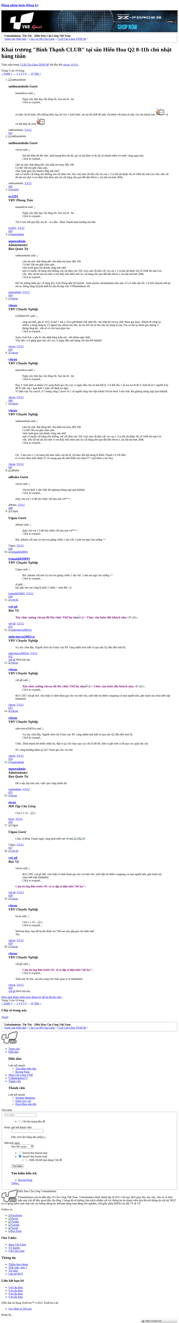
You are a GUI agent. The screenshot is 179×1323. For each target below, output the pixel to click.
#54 (10, 758)
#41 (10, 133)
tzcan (12, 802)
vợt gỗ (11, 623)
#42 (10, 186)
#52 (10, 656)
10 (32, 73)
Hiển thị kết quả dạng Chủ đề (45, 1159)
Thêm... (15, 1183)
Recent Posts (22, 1071)
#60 (10, 988)
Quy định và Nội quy (20, 1308)
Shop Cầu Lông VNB (20, 1074)
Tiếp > (37, 73)
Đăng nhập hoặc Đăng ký (20, 5)
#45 (10, 349)
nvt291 (13, 196)
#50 (10, 596)
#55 (10, 792)
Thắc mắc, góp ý (17, 1267)
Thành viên (14, 1081)
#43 (10, 231)
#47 (10, 467)
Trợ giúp (13, 1270)
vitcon (66, 64)
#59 (10, 943)
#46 (10, 400)
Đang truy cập (23, 1100)
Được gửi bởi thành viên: (18, 1127)
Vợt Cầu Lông (16, 1250)
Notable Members (25, 1097)
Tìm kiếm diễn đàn (25, 1068)
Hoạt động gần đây (26, 1104)
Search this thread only (35, 1152)
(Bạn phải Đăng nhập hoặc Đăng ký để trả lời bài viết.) (31, 997)
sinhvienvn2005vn (21, 637)
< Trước (5, 73)
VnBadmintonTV (18, 1078)
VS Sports (14, 1247)
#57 (10, 847)
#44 (10, 295)
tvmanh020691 (19, 559)
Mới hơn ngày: (12, 1142)
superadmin (14, 292)
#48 (10, 507)
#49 (10, 548)
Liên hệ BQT (15, 1273)
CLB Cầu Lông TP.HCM (34, 64)
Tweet (4, 1017)
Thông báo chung (18, 1264)
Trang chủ (14, 1048)
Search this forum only (34, 1156)
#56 (10, 822)
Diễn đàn (13, 1051)
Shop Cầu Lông (17, 1244)
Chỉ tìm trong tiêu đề (33, 1121)
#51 (10, 626)
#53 (10, 707)
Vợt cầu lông (15, 1287)
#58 (10, 895)
